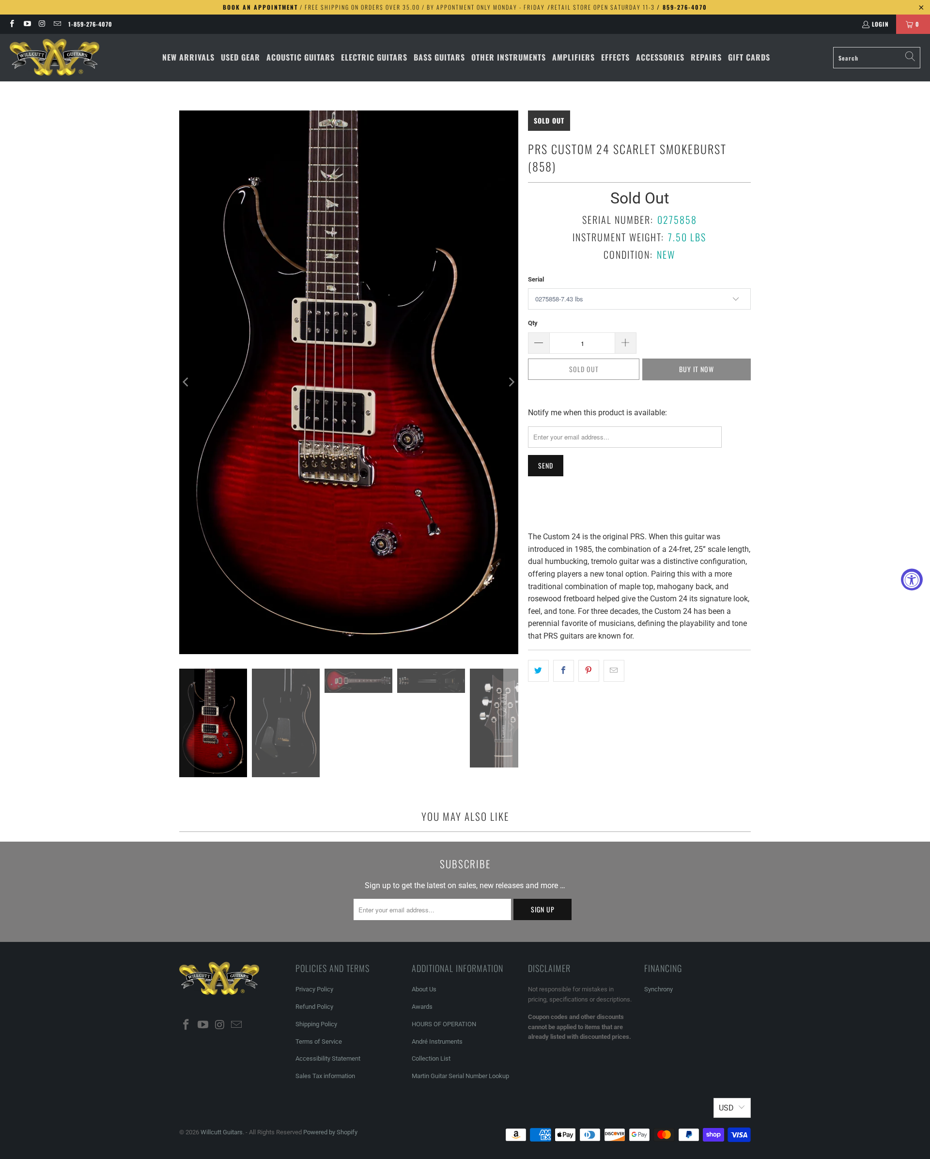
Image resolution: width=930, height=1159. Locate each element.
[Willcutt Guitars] (54, 58)
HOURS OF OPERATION (444, 1024)
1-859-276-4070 (90, 24)
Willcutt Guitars (222, 1132)
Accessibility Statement (327, 1058)
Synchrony (658, 989)
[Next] (511, 382)
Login (880, 24)
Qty (533, 323)
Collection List (431, 1058)
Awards (422, 1006)
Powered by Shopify (330, 1132)
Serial (536, 279)
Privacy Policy (314, 989)
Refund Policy (314, 1006)
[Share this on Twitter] (538, 671)
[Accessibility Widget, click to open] (912, 580)
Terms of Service (318, 1041)
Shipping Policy (316, 1024)
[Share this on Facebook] (563, 671)
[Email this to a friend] (614, 671)
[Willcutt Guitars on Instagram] (42, 24)
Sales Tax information (325, 1076)
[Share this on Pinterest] (588, 671)
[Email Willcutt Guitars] (57, 24)
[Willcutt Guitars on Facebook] (11, 24)
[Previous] (186, 382)
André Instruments (437, 1041)
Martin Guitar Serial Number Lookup (460, 1076)
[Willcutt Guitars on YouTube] (26, 24)
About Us (424, 989)
